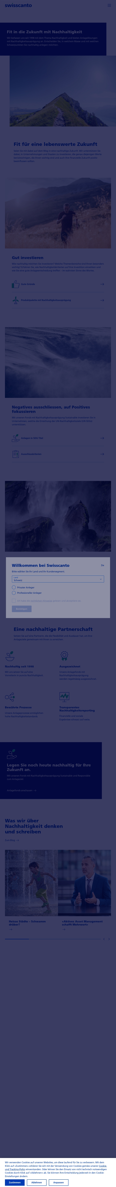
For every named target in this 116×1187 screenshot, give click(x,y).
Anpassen (58, 1182)
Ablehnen (36, 1182)
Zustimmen (15, 1182)
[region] (58, 1172)
